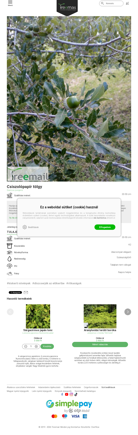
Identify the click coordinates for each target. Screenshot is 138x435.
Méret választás (100, 344)
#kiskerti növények (18, 283)
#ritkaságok (74, 283)
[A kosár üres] (127, 3)
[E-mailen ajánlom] (26, 292)
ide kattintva (100, 218)
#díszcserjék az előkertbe (48, 283)
